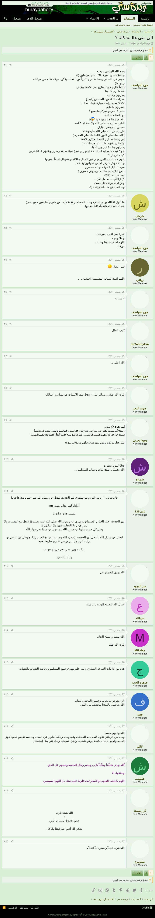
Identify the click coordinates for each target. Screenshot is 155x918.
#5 (5, 291)
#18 (6, 758)
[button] (104, 18)
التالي (138, 57)
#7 (5, 356)
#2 (5, 195)
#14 (6, 630)
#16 (6, 694)
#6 (5, 323)
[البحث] (5, 18)
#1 (5, 64)
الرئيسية (145, 18)
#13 (6, 598)
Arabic (146, 907)
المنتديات (129, 18)
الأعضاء (94, 18)
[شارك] (10, 65)
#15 (6, 662)
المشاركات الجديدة (143, 25)
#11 (6, 491)
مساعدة (24, 907)
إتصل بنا (35, 907)
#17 (6, 726)
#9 (5, 420)
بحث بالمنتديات (122, 25)
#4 (5, 259)
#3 (5, 227)
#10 (6, 459)
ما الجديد (112, 18)
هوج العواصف (143, 43)
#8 (5, 388)
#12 (6, 566)
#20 (6, 841)
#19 (6, 790)
